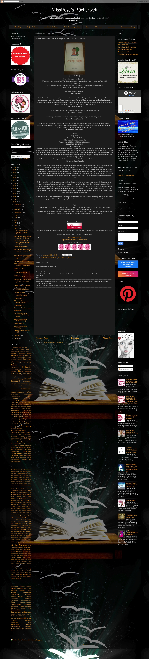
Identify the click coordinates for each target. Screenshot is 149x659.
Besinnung (13, 359)
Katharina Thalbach (26, 527)
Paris (15, 424)
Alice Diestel (14, 471)
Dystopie (13, 592)
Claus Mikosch (62, 258)
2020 (15, 183)
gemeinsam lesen (17, 455)
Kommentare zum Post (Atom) (53, 342)
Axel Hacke (19, 481)
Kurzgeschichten (16, 610)
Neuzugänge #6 (19, 298)
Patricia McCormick (23, 551)
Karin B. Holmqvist (23, 525)
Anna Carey (21, 475)
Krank (18, 389)
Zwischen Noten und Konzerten (128, 54)
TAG (12, 440)
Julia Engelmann (21, 521)
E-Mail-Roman (27, 592)
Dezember (18, 204)
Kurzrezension (26, 389)
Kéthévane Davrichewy (19, 531)
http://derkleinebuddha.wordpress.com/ (74, 240)
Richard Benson (27, 553)
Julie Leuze (28, 521)
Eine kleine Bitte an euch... (22, 261)
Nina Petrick (20, 547)
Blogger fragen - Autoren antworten (21, 361)
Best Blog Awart (131, 500)
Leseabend (28, 392)
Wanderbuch (15, 444)
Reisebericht (20, 618)
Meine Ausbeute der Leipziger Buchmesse (21, 288)
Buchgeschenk (15, 367)
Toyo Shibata (20, 572)
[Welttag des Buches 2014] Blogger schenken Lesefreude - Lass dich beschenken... (132, 400)
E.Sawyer (18, 496)
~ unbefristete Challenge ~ (51, 27)
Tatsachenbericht (15, 622)
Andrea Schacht (27, 473)
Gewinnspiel (15, 381)
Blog (24, 359)
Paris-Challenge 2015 (22, 423)
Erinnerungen (27, 594)
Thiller (29, 622)
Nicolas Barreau (19, 545)
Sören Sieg (23, 568)
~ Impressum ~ (111, 27)
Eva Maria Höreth (27, 502)
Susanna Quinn (15, 568)
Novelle (25, 616)
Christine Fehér (15, 488)
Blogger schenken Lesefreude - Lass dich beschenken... (132, 381)
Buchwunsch (28, 369)
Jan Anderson (25, 514)
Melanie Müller (20, 539)
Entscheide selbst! (16, 375)
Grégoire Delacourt (21, 508)
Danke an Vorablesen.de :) (22, 308)
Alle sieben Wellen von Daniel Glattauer (21, 301)
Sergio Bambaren (20, 563)
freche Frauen (20, 628)
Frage (29, 376)
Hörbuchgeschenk (21, 385)
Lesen (29, 397)
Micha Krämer (27, 539)
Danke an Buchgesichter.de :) (21, 271)
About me (28, 351)
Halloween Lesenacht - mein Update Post (131, 515)
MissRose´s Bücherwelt (74, 9)
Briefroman (20, 588)
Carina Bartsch (27, 485)
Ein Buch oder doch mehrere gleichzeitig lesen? (21, 314)
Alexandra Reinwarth (26, 469)
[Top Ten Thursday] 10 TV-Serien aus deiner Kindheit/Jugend (131, 450)
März (16, 228)
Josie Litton (13, 521)
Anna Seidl (28, 475)
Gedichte (28, 596)
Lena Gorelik (14, 533)
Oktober (17, 209)
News (30, 418)
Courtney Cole (27, 492)
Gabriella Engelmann (16, 506)
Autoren (21, 355)
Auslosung (14, 355)
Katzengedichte (14, 606)
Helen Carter (22, 512)
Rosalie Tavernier (16, 557)
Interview (28, 385)
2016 (15, 194)
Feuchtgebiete (14, 376)
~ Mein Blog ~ (17, 27)
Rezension (71, 258)
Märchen (13, 616)
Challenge (28, 371)
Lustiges (13, 614)
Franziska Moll (15, 504)
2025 (15, 170)
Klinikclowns (14, 389)
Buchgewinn (26, 367)
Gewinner (27, 379)
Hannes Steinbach (27, 510)
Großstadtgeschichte (26, 600)
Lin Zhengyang (18, 535)
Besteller (22, 586)
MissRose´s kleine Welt (125, 49)
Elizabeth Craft (14, 498)
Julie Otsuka (14, 523)
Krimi (29, 608)
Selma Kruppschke (22, 561)
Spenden (22, 436)
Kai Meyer (28, 523)
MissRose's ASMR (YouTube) (127, 47)
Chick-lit (29, 590)
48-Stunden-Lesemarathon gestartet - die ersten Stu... (22, 256)
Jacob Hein (28, 512)
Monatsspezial (27, 410)
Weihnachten (19, 445)
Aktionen (14, 353)
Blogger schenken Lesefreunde (21, 363)
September (18, 212)
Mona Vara (21, 542)
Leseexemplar (27, 394)
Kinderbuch (14, 608)
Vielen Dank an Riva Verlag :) (20, 327)
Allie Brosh (25, 471)
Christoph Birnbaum (26, 488)
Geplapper (21, 379)
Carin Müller (21, 485)
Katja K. (18, 529)
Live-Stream (14, 406)
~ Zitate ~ (87, 27)
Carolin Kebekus (15, 487)
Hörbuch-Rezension (25, 602)
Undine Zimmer (15, 574)
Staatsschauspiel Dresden (17, 438)
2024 (15, 172)
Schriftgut (18, 434)
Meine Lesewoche (26, 408)
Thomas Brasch (21, 570)
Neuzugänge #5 (19, 305)
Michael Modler (15, 541)
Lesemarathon (15, 397)
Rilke (12, 555)
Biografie (13, 588)
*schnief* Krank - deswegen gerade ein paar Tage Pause (21, 294)
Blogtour (14, 365)
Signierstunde (14, 436)
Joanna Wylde (22, 518)
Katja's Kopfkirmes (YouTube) (127, 42)
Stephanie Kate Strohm (26, 567)
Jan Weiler (16, 516)
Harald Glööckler (15, 512)
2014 (15, 199)
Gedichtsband (14, 598)
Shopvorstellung (27, 434)
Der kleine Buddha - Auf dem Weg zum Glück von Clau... (21, 242)
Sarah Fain (24, 559)
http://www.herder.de (74, 237)
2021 (15, 180)
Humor (13, 602)
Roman (27, 618)
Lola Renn (18, 537)
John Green (28, 520)
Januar (16, 338)
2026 (15, 167)
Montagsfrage (15, 412)
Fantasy (21, 596)
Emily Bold (20, 500)
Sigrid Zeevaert (20, 565)
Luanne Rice (25, 537)
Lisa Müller (26, 535)
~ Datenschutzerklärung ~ (128, 27)
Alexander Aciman (15, 469)
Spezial (29, 436)
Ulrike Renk (28, 572)
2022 (15, 178)
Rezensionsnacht (15, 432)
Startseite (75, 338)
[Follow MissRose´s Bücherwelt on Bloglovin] (126, 357)
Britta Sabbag (14, 485)
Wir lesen (28, 449)
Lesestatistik (22, 401)
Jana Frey (23, 516)
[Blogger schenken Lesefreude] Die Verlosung (132, 416)
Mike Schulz (24, 541)
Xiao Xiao (19, 576)
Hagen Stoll (18, 510)
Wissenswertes (15, 451)
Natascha (29, 542)
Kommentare (124, 369)
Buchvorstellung (16, 369)
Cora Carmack (19, 492)
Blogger (85, 645)
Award (29, 357)
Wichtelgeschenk (19, 449)
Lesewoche (14, 402)
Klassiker (23, 608)
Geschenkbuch (15, 600)
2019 (15, 186)
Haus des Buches (15, 383)
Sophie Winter (27, 565)
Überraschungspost (15, 461)
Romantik (23, 432)
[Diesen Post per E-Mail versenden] (63, 255)
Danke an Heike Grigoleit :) (22, 285)
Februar (17, 335)
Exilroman (13, 596)
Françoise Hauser (26, 504)
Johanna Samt (20, 519)
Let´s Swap (19, 404)
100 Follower (20, 349)
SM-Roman (14, 620)
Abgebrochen (22, 351)
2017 (15, 191)
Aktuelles (22, 353)
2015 (15, 196)
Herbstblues (24, 383)
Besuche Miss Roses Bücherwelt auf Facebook (128, 264)
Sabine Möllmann (15, 559)
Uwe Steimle (23, 574)
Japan (23, 387)
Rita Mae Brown (18, 555)
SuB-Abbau (27, 438)
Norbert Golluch (15, 549)
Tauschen (16, 440)
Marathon (29, 406)
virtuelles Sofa (26, 459)
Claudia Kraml (15, 490)
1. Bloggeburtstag (16, 347)
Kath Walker (17, 527)
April (16, 225)
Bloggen (29, 359)
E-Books (29, 373)
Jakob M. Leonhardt (16, 514)
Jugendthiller (27, 604)
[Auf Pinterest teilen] (71, 255)
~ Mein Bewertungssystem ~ (72, 27)
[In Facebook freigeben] (69, 255)
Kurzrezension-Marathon (17, 391)
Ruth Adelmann (27, 557)
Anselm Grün (22, 477)
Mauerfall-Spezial (15, 408)
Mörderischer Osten (124, 52)
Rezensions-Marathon (16, 428)
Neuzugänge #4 (19, 323)
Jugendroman (16, 604)
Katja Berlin (13, 529)
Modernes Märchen (21, 614)
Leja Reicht (28, 531)
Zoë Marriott (18, 578)
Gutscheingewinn (27, 381)
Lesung (13, 404)
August (16, 215)
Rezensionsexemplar (18, 430)
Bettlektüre (19, 359)
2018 (15, 188)
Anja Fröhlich (14, 475)
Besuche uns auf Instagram (128, 274)
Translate (26, 159)
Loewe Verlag (23, 406)
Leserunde (14, 401)
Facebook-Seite (27, 375)
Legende (29, 391)
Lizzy (18, 406)
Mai (15, 223)
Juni (16, 220)
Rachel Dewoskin (18, 553)
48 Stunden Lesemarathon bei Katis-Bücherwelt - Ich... (22, 281)
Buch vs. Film (25, 365)
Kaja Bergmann (14, 525)
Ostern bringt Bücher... (21, 246)
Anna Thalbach (14, 477)
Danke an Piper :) (19, 268)
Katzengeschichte (25, 606)
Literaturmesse (27, 404)
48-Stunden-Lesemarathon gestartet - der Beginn (22, 264)
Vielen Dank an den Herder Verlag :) (20, 320)
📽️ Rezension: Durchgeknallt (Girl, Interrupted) (132, 532)
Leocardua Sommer (23, 533)
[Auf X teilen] (67, 255)
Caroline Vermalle (26, 487)
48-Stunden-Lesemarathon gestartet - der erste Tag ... (22, 251)
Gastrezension (14, 379)
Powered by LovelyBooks (126, 175)
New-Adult (19, 616)
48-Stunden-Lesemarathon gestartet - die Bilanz (22, 237)
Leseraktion (28, 399)
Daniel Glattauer (16, 494)
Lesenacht (14, 399)
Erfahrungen (15, 594)
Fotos (23, 376)
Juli (15, 217)
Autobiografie (14, 586)
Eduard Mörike (27, 496)
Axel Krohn (25, 481)
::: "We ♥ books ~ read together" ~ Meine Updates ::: (21, 232)
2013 (15, 202)
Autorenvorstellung (21, 357)
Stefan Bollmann (15, 567)
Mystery (29, 614)
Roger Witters (27, 555)
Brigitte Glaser (28, 483)
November (18, 207)
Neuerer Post (42, 338)
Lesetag (29, 401)
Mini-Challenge (15, 410)
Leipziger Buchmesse (17, 392)
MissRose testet (123, 44)
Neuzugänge (23, 418)
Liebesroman (26, 612)
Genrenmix (28, 598)
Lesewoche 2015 (26, 402)
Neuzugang (17, 310)
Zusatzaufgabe (27, 453)
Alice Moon (19, 471)
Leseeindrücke (14, 394)
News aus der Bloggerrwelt (18, 420)
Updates (29, 442)
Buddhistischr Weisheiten (49, 258)
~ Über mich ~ (98, 27)
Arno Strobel (23, 479)
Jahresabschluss (15, 387)
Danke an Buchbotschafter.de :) (21, 276)
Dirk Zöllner (26, 494)
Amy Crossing (18, 473)
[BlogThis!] (65, 255)
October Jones (23, 549)
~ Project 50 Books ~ (32, 27)
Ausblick (29, 353)
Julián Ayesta (21, 523)
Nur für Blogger (24, 422)
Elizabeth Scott (23, 498)
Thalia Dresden (24, 440)
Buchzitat (13, 371)
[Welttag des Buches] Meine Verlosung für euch (132, 432)
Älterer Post (108, 338)
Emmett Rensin (18, 502)
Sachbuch (28, 620)
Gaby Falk (25, 506)
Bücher (20, 371)
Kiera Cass (25, 529)
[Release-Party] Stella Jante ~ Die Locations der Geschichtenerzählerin (132, 468)
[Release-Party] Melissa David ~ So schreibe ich (132, 484)
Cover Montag (16, 373)
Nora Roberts (27, 547)
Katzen (29, 387)
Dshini (24, 373)
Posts (122, 366)
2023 (15, 175)
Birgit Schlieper (19, 483)
